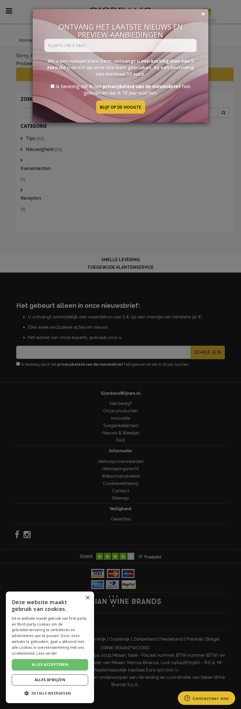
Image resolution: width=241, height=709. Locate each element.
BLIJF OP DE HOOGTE (120, 107)
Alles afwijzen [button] (50, 679)
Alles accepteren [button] (50, 664)
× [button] (87, 598)
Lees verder (46, 653)
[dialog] (50, 647)
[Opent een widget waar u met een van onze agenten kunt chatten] (206, 698)
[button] (50, 693)
